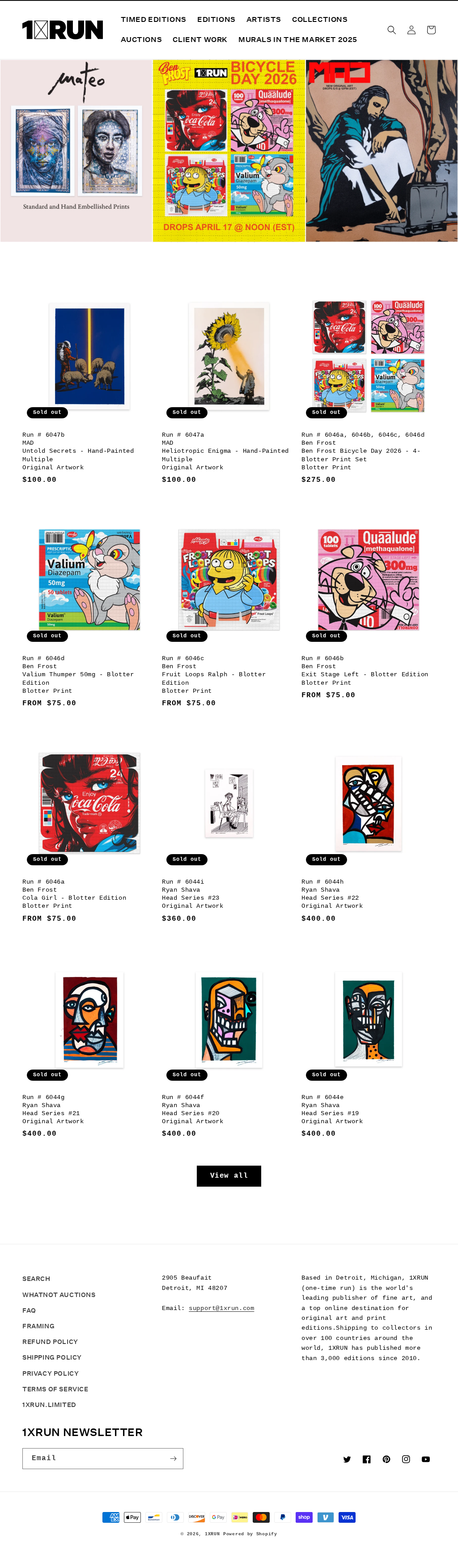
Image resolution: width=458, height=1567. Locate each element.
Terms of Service (55, 1389)
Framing (38, 1326)
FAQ (29, 1310)
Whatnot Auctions (59, 1295)
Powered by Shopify (250, 1534)
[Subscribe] (173, 1458)
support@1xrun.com (221, 1308)
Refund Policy (50, 1342)
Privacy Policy (50, 1373)
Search (36, 1279)
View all (229, 1176)
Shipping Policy (52, 1357)
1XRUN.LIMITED (49, 1405)
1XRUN (212, 1534)
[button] (392, 30)
